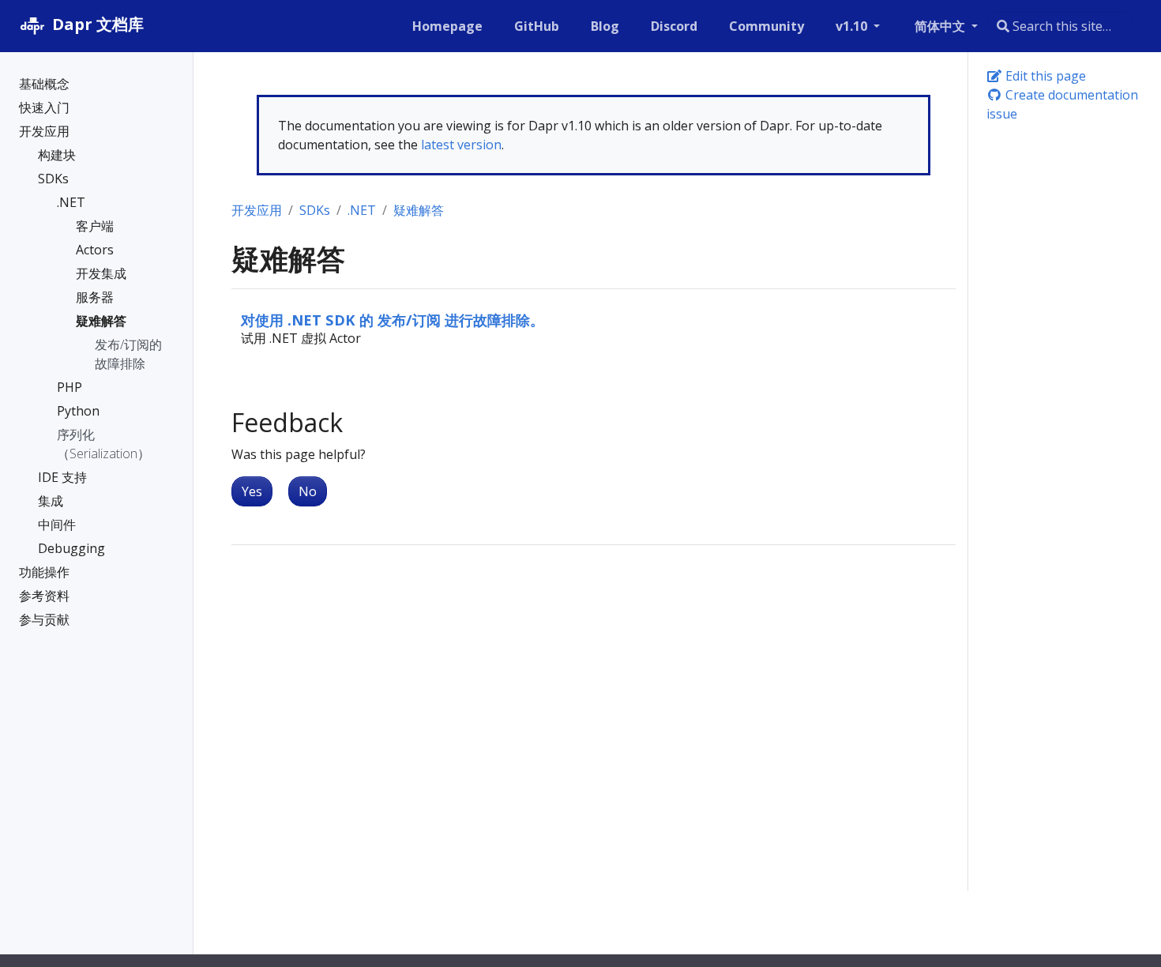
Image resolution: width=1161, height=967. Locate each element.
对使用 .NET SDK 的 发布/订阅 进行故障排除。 (392, 319)
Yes (252, 491)
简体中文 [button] (941, 26)
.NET (362, 210)
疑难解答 (418, 210)
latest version (461, 144)
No (308, 491)
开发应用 (256, 210)
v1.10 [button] (853, 26)
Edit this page (1044, 76)
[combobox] (1060, 26)
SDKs (314, 210)
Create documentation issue (1062, 104)
